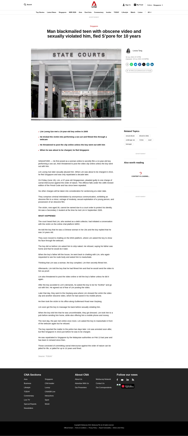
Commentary (98, 12)
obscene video (144, 136)
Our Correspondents (104, 387)
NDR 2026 (72, 12)
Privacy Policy (93, 428)
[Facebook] (139, 65)
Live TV (27, 400)
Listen (140, 12)
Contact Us (100, 383)
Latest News (51, 12)
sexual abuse (130, 136)
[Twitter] (143, 65)
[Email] (148, 65)
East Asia (88, 12)
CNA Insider (49, 383)
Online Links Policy (118, 428)
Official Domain (68, 428)
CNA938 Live (50, 392)
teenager (129, 144)
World (47, 404)
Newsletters (28, 408)
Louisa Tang (137, 51)
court (149, 140)
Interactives (49, 396)
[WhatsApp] (131, 65)
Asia (80, 12)
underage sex (130, 140)
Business (27, 383)
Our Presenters (81, 387)
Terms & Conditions (81, 428)
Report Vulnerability (105, 428)
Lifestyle (125, 12)
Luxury (47, 387)
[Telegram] (135, 65)
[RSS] (133, 380)
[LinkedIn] (152, 65)
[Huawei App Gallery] (127, 386)
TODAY (116, 12)
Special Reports (30, 404)
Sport (47, 400)
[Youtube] (122, 380)
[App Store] (120, 386)
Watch (133, 12)
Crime (141, 140)
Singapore (62, 12)
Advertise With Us (82, 383)
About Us (78, 379)
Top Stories (40, 12)
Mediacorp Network (103, 379)
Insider (108, 12)
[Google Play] (117, 386)
